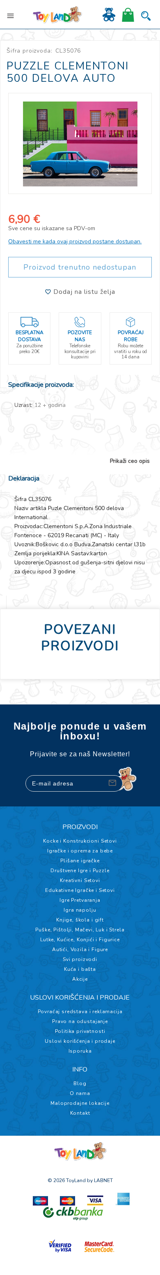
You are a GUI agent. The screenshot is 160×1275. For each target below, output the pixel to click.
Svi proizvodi (80, 959)
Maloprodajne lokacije (80, 1103)
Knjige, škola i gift (80, 920)
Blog (79, 1083)
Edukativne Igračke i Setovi (80, 890)
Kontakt (80, 1113)
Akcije (80, 979)
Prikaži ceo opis (130, 461)
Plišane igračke (80, 860)
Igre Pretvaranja (79, 900)
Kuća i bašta (80, 969)
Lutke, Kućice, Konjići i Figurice (80, 939)
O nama (80, 1093)
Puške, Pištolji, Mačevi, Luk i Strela (79, 929)
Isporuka (80, 1051)
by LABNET (100, 1180)
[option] (80, 140)
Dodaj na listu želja (83, 291)
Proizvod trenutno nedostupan (79, 267)
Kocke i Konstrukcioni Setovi (80, 841)
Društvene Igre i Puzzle (79, 870)
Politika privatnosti (80, 1031)
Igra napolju (80, 910)
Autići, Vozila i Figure (80, 949)
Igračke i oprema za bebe (80, 851)
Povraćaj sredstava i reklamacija (80, 1011)
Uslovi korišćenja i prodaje (80, 1041)
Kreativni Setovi (80, 880)
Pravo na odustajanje (80, 1021)
